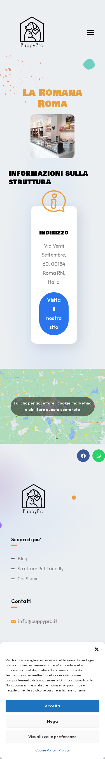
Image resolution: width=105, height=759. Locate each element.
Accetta (52, 705)
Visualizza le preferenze (52, 736)
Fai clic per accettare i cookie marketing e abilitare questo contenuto (53, 406)
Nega (52, 721)
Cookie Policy (45, 750)
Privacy (64, 750)
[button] (96, 649)
